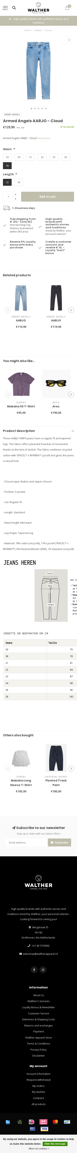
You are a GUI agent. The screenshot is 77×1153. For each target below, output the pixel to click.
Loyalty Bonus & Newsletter (38, 1007)
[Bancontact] (67, 1122)
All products (39, 1104)
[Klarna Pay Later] (43, 1122)
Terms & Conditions (38, 1043)
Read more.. (44, 138)
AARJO (21, 320)
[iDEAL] (32, 1122)
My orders (38, 1086)
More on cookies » (39, 1148)
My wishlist (38, 1092)
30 (19, 157)
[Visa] (44, 1129)
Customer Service (38, 1013)
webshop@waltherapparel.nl (40, 954)
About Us (38, 995)
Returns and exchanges (38, 1025)
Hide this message (55, 1144)
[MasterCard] (55, 1122)
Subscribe (61, 842)
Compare (38, 1098)
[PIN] (33, 1129)
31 (30, 157)
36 (7, 165)
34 (65, 157)
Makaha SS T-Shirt (21, 406)
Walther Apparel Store (38, 1037)
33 (54, 157)
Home (28, 30)
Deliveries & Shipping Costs (38, 1019)
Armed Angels (12, 114)
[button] (31, 108)
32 (42, 157)
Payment (38, 1031)
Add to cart (47, 196)
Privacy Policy (38, 1049)
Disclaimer (38, 1055)
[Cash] (20, 1122)
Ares (56, 406)
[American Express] (8, 1122)
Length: (10, 174)
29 (7, 157)
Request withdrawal (39, 1080)
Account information (38, 1074)
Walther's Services (38, 1001)
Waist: (9, 149)
